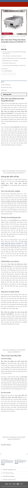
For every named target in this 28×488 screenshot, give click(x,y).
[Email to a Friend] (9, 74)
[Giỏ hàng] (26, 4)
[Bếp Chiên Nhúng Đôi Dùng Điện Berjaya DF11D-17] (21, 452)
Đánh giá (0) (4, 90)
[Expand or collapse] (25, 94)
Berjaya (15, 220)
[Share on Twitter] (7, 74)
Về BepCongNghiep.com (8, 469)
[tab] (14, 82)
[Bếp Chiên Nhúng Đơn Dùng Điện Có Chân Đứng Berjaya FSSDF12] (7, 452)
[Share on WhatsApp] (2, 74)
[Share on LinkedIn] (14, 74)
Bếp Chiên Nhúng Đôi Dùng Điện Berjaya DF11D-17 (20, 461)
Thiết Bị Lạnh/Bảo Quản (8, 480)
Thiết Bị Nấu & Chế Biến (13, 36)
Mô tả (2, 82)
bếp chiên (16, 127)
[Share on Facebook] (5, 74)
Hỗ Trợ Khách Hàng (7, 473)
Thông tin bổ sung (5, 84)
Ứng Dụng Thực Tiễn (6, 87)
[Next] (27, 457)
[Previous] (1, 457)
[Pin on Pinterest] (12, 74)
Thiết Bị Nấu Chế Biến (7, 476)
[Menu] (2, 4)
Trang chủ (3, 36)
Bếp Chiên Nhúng (8, 70)
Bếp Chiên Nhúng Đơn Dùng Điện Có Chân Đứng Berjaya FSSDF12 (7, 462)
